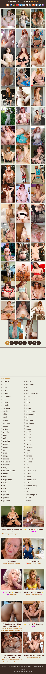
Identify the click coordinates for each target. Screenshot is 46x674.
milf (26, 417)
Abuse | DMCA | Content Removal (13, 666)
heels (27, 387)
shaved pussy (30, 471)
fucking (5, 492)
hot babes (6, 396)
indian (27, 396)
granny (28, 381)
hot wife (28, 501)
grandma (6, 501)
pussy (27, 453)
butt (4, 438)
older (27, 426)
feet (4, 489)
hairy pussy (29, 384)
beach (5, 402)
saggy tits (29, 459)
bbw (4, 399)
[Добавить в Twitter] (40, 5)
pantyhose (29, 447)
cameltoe (6, 441)
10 (34, 343)
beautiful (6, 405)
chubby (6, 444)
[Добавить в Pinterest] (27, 5)
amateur (6, 381)
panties (28, 444)
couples (6, 459)
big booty (6, 408)
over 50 (28, 438)
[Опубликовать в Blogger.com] (7, 5)
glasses (6, 498)
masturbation (30, 414)
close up (6, 453)
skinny (28, 477)
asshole (6, 393)
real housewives (31, 393)
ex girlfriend (7, 480)
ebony (5, 474)
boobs (5, 426)
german (6, 495)
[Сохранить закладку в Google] (14, 5)
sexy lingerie (30, 411)
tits (26, 492)
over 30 (28, 432)
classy (5, 447)
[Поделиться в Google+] (17, 5)
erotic (5, 477)
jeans (27, 399)
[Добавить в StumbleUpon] (33, 5)
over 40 (28, 435)
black (5, 417)
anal (4, 384)
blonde (5, 420)
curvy (5, 468)
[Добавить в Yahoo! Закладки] (43, 5)
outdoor (28, 429)
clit (4, 450)
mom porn (29, 420)
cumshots (6, 465)
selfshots (28, 462)
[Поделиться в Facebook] (11, 5)
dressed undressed (10, 471)
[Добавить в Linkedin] (20, 5)
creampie (6, 462)
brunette (6, 432)
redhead (28, 456)
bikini (5, 414)
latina (27, 402)
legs (27, 405)
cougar (5, 456)
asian (5, 387)
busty (5, 435)
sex (26, 465)
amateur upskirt (31, 495)
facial (5, 483)
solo (27, 483)
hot (26, 390)
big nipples (29, 423)
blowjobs (6, 423)
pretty (27, 450)
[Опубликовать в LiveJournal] (23, 5)
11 (39, 343)
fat (4, 486)
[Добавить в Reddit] (30, 5)
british (5, 429)
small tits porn (30, 480)
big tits (5, 411)
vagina (28, 498)
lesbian (28, 408)
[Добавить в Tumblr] (36, 5)
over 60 (28, 441)
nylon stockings (31, 486)
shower (28, 474)
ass (4, 390)
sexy (27, 468)
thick (27, 489)
